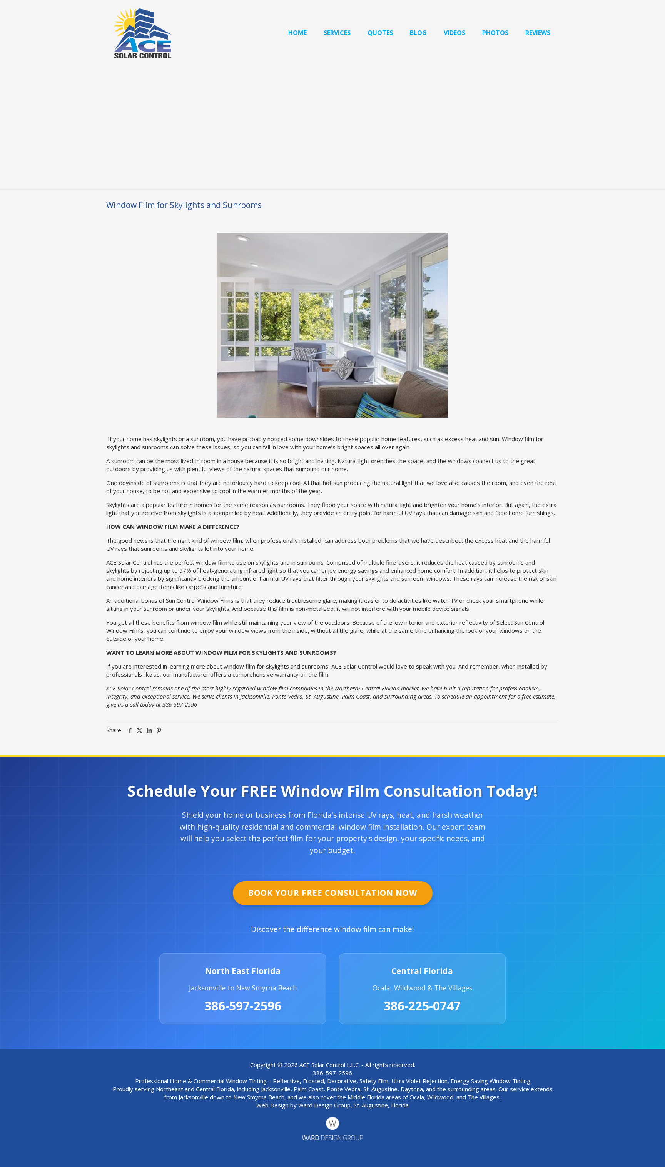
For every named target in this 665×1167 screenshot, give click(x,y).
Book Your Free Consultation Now (332, 892)
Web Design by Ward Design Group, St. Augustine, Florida (332, 1105)
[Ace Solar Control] (142, 32)
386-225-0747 (422, 1006)
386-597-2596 (242, 1006)
